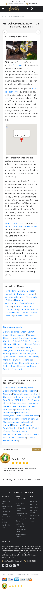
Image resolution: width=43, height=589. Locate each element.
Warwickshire (9, 434)
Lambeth (22, 356)
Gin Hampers (30, 226)
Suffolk (36, 428)
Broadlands (20, 300)
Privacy (32, 518)
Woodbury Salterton (14, 297)
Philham (10, 300)
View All (37, 449)
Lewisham (33, 356)
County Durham (31, 394)
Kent (34, 406)
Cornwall (17, 394)
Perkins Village (27, 303)
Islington (30, 350)
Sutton (6, 366)
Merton (6, 359)
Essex (7, 403)
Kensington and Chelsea (15, 353)
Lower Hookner (13, 312)
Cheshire (7, 394)
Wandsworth (17, 369)
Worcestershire (10, 440)
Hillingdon (8, 350)
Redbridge (27, 359)
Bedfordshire (9, 387)
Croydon (7, 341)
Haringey (8, 347)
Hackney (8, 344)
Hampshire (33, 403)
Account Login (35, 501)
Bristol (30, 387)
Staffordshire (25, 428)
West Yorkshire (19, 437)
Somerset (28, 425)
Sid (16, 309)
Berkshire (21, 387)
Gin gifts (17, 65)
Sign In (37, 8)
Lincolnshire (9, 412)
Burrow (21, 290)
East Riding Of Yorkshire (14, 400)
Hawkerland (10, 290)
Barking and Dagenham (14, 331)
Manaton (31, 290)
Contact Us (34, 507)
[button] (21, 140)
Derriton (31, 294)
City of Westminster (27, 338)
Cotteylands (19, 294)
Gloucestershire (18, 403)
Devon (28, 397)
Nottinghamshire (11, 422)
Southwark (33, 363)
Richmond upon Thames (15, 363)
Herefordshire (9, 406)
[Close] (27, 132)
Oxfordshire (26, 422)
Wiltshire (31, 437)
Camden (31, 335)
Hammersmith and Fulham (27, 344)
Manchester (22, 412)
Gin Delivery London (13, 327)
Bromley (22, 335)
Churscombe (32, 297)
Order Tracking (35, 515)
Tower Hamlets (18, 366)
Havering (27, 347)
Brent (13, 335)
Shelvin (34, 309)
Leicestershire (22, 409)
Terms (32, 521)
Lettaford (9, 309)
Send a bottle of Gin (14, 223)
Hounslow (19, 350)
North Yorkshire (31, 415)
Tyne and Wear (19, 431)
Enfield (23, 341)
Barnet (31, 331)
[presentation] (5, 32)
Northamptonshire (12, 418)
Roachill (8, 294)
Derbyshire (18, 397)
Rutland (7, 425)
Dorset (36, 397)
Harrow (18, 347)
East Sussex (33, 400)
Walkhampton (11, 303)
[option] (21, 464)
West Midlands (25, 434)
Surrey (7, 431)
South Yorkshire (10, 428)
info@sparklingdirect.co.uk (16, 3)
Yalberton (17, 306)
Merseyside (8, 415)
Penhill (25, 312)
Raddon (28, 306)
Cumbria (7, 397)
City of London (10, 338)
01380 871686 (33, 3)
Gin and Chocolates (14, 226)
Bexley (6, 335)
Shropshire (17, 425)
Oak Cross (24, 309)
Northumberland (30, 418)
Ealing (16, 341)
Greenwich (33, 341)
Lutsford (18, 315)
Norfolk (19, 415)
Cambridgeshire (29, 390)
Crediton (9, 315)
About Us (33, 504)
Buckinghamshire (11, 390)
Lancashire (8, 409)
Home (4, 16)
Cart (31, 8)
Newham (15, 359)
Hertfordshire (24, 406)
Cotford (33, 312)
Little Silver (29, 315)
